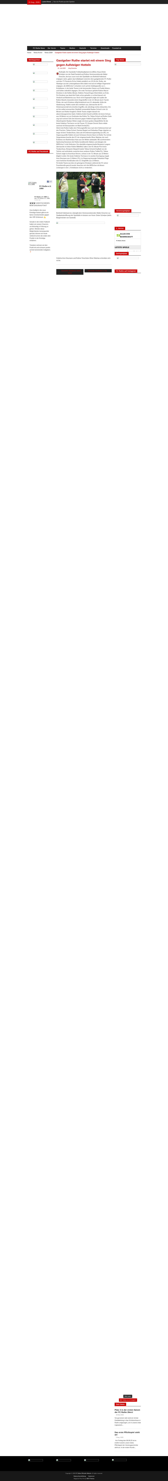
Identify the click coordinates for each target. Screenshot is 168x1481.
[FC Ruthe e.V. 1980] (33, 183)
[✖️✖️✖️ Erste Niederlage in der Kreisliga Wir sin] (128, 364)
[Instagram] (139, 2)
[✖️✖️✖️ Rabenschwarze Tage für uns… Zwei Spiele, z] (119, 452)
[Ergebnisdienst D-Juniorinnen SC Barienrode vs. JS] (119, 1005)
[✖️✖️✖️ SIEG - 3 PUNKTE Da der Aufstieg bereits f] (128, 928)
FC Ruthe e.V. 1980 (40, 197)
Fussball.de (116, 48)
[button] (24, 44)
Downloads (105, 48)
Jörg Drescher (72, 68)
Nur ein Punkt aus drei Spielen (64, 2)
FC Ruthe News (39, 48)
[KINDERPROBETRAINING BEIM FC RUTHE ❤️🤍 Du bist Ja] (137, 914)
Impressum (91, 1476)
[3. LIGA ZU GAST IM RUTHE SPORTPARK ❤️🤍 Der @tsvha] (119, 711)
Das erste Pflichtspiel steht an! (127, 1433)
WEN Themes (90, 1478)
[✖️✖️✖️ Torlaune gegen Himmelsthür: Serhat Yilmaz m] (119, 1267)
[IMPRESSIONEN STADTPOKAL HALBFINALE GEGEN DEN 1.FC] (128, 749)
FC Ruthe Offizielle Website (83, 1473)
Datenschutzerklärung (80, 1476)
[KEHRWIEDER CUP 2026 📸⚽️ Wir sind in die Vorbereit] (137, 704)
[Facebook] (137, 2)
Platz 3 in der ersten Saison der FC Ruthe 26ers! (127, 1411)
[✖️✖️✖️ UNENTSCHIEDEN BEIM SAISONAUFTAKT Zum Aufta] (137, 340)
